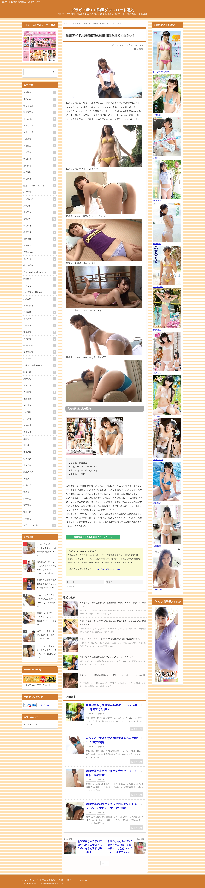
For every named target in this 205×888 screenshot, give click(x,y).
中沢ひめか (39, 345)
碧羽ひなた (39, 99)
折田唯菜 (39, 179)
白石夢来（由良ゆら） (39, 292)
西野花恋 (39, 399)
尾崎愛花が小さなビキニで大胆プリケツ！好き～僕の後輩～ (111, 773)
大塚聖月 (39, 145)
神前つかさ (39, 199)
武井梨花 (39, 312)
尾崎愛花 (140, 49)
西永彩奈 (39, 392)
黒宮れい (39, 219)
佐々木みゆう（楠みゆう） (39, 272)
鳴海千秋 (39, 372)
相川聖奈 (39, 92)
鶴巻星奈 (39, 332)
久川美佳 (39, 432)
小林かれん (39, 245)
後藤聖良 (39, 232)
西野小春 (39, 405)
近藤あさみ (39, 252)
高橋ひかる (39, 305)
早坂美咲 (39, 412)
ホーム (104, 863)
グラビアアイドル (39, 525)
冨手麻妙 (39, 339)
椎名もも (39, 285)
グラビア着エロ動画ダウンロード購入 (102, 10)
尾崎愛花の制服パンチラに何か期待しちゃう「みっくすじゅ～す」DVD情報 (111, 806)
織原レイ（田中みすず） (39, 186)
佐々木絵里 (39, 265)
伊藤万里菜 (39, 132)
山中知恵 (39, 518)
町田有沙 (39, 459)
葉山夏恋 (39, 419)
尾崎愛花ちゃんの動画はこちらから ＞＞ (93, 537)
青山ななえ (39, 106)
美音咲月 (39, 498)
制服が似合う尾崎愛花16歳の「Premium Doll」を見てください (112, 707)
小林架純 (39, 239)
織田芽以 (39, 172)
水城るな (39, 465)
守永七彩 (39, 512)
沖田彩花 (39, 159)
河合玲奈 (39, 212)
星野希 (39, 439)
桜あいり (39, 259)
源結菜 (39, 492)
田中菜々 (39, 325)
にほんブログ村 (43, 705)
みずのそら (39, 485)
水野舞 (39, 479)
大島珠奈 (39, 139)
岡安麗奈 (39, 152)
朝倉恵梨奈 (39, 112)
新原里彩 (39, 385)
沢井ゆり (39, 279)
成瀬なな (39, 379)
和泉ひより (39, 126)
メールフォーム (30, 724)
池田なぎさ (39, 119)
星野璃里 (39, 445)
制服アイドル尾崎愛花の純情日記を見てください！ (100, 35)
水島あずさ (39, 472)
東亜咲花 (39, 425)
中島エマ (39, 359)
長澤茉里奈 (39, 352)
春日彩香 (39, 192)
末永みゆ (39, 299)
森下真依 (39, 505)
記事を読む (136, 729)
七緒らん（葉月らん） (39, 365)
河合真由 (39, 205)
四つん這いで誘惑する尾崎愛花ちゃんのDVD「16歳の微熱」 (112, 740)
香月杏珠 (39, 225)
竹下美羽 (39, 319)
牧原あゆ (39, 452)
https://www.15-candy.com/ (108, 569)
